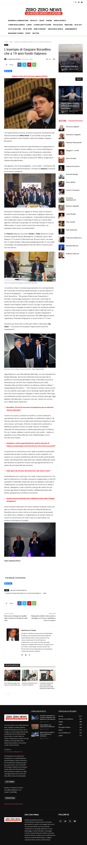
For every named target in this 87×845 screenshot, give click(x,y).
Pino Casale (70, 222)
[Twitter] (24, 65)
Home (6, 42)
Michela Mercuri (72, 246)
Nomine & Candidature (46, 680)
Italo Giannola (71, 230)
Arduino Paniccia (72, 254)
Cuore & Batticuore (68, 63)
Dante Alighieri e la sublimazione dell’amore (47, 726)
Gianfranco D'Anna (15, 59)
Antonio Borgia (72, 174)
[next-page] (9, 693)
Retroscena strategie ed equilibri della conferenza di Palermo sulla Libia (15, 618)
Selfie (11, 42)
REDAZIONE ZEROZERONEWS (13, 804)
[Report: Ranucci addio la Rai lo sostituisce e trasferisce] (35, 734)
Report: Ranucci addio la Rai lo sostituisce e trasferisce (70, 105)
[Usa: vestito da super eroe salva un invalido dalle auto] (12, 675)
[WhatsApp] (34, 65)
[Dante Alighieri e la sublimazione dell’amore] (35, 726)
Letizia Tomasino (73, 190)
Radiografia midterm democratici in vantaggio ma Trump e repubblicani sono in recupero (43, 618)
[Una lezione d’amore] (71, 58)
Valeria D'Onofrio (73, 166)
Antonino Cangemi (73, 135)
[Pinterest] (29, 65)
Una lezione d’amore (69, 66)
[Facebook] (19, 65)
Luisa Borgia (71, 214)
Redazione (64, 69)
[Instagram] (76, 2)
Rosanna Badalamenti (71, 199)
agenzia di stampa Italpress (18, 590)
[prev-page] (5, 693)
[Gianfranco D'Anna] (5, 59)
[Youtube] (82, 2)
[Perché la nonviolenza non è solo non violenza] (30, 675)
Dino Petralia (71, 158)
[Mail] (79, 2)
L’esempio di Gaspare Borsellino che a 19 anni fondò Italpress (23, 593)
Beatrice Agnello (72, 206)
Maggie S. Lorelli (72, 150)
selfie (44, 593)
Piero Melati (70, 182)
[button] (74, 2)
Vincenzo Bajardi (72, 127)
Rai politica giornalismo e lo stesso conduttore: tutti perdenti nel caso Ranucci (47, 717)
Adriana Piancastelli (73, 143)
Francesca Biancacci (74, 238)
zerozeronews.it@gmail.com (13, 752)
